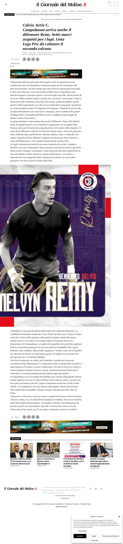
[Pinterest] (33, 59)
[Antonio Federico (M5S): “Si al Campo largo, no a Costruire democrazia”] (21, 450)
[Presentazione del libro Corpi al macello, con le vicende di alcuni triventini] (74, 450)
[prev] (114, 14)
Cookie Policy (95, 540)
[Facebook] (111, 6)
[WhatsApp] (37, 59)
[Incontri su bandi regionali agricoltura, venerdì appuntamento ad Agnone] (101, 450)
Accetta (80, 536)
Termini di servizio (60, 495)
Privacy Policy (71, 495)
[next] (117, 14)
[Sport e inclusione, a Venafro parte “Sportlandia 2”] (48, 450)
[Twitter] (117, 6)
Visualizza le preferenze (110, 536)
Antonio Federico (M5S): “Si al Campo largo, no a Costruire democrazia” (21, 461)
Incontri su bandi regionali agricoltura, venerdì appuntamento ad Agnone (38, 14)
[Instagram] (114, 6)
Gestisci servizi (82, 530)
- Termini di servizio (71, 504)
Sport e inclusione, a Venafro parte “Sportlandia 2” (46, 461)
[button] (119, 517)
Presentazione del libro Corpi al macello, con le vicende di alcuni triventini (73, 462)
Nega (94, 536)
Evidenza (24, 52)
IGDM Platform (65, 498)
